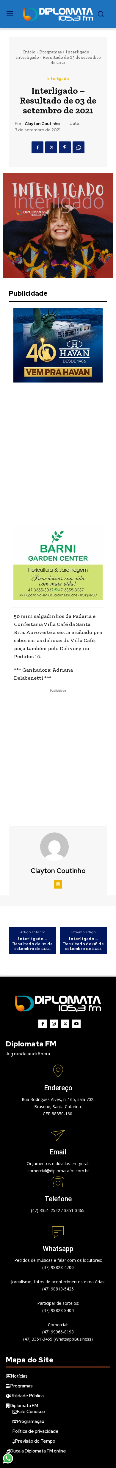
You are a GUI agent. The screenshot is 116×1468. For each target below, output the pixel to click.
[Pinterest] (65, 147)
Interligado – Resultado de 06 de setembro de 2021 (83, 943)
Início (29, 52)
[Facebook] (37, 147)
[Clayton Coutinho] (58, 846)
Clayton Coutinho (42, 123)
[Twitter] (51, 147)
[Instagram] (58, 884)
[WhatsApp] (78, 147)
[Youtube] (76, 1024)
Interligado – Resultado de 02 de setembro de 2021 (32, 943)
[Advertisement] (58, 454)
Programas (50, 52)
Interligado (77, 52)
